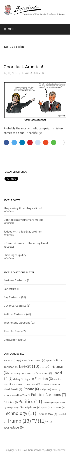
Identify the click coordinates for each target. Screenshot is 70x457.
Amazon (38, 360)
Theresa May (47, 414)
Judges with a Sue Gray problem (23, 231)
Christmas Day (15, 373)
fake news (33, 384)
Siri (17, 408)
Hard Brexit (13, 389)
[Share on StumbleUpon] (45, 142)
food (44, 384)
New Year (23, 395)
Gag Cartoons (12, 297)
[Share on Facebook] (6, 142)
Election (44, 378)
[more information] (61, 142)
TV (39, 421)
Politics (30, 401)
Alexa (26, 360)
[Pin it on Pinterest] (30, 142)
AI (18, 360)
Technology (20, 413)
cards (43, 367)
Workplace (14, 427)
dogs (29, 379)
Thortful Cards (13, 331)
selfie (9, 408)
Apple (50, 360)
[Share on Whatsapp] (53, 142)
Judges (45, 389)
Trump (19, 420)
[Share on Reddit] (38, 142)
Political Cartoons (48, 394)
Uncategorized (13, 339)
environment (18, 384)
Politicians (11, 402)
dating (18, 379)
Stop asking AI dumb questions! (23, 208)
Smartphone (30, 407)
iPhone (31, 388)
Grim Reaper (53, 384)
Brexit (29, 366)
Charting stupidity (15, 255)
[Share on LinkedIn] (22, 142)
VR (49, 421)
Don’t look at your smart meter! (23, 219)
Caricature (10, 289)
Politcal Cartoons (14, 314)
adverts (9, 360)
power (47, 402)
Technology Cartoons (17, 322)
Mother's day (10, 395)
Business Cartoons (15, 280)
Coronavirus (44, 373)
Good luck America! (23, 66)
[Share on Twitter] (14, 142)
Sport (45, 407)
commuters (29, 373)
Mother (56, 389)
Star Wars (58, 407)
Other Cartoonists (15, 305)
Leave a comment (34, 73)
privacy (55, 402)
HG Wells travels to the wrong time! (26, 243)
